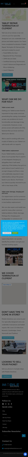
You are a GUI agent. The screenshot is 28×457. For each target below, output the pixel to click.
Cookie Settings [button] (6, 232)
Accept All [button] (15, 232)
